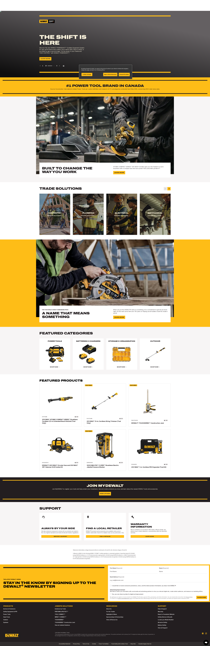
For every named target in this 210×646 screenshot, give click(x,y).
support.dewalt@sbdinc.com (125, 598)
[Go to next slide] (169, 188)
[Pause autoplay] (63, 66)
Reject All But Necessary (110, 74)
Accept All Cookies (124, 74)
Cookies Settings (87, 74)
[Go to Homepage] (11, 635)
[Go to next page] (59, 66)
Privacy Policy (189, 597)
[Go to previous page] (40, 66)
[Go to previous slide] (165, 188)
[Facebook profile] (202, 633)
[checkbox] (110, 585)
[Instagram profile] (206, 633)
